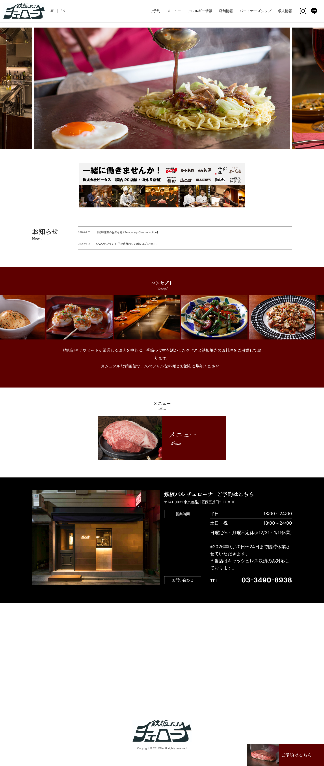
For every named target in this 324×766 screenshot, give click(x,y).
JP (52, 11)
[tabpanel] (162, 88)
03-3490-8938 (266, 580)
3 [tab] (168, 155)
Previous (3, 92)
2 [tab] (155, 155)
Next (320, 92)
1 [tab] (142, 155)
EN (62, 11)
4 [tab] (181, 155)
